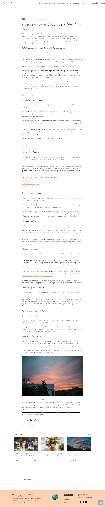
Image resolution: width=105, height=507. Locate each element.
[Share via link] (35, 420)
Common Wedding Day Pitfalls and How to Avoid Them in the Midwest (52, 454)
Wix (66, 502)
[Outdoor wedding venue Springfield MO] (79, 444)
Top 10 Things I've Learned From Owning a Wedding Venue (78, 454)
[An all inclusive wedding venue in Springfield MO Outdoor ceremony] (26, 444)
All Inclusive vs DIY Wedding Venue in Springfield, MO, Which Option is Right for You (25, 454)
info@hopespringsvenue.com (86, 497)
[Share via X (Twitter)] (27, 420)
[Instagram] (86, 502)
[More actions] (82, 19)
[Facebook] (83, 502)
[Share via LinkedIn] (31, 420)
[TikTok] (80, 502)
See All (89, 434)
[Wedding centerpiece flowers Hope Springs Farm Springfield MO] (52, 444)
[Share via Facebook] (23, 420)
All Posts (16, 8)
